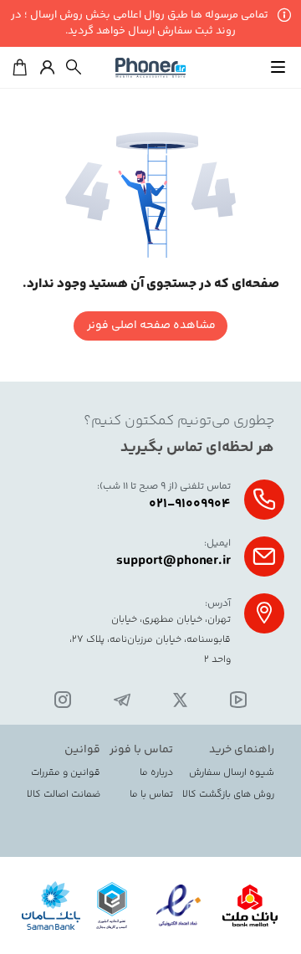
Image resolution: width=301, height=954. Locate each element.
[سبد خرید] (20, 67)
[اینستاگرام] (62, 701)
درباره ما (156, 773)
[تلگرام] (122, 701)
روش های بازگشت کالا (228, 795)
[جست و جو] (73, 67)
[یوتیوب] (238, 701)
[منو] (277, 68)
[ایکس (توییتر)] (180, 701)
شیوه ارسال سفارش (231, 773)
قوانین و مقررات (65, 773)
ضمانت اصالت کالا (63, 795)
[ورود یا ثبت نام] (46, 67)
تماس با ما (151, 795)
